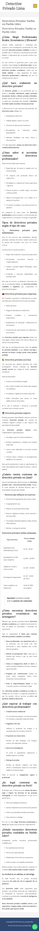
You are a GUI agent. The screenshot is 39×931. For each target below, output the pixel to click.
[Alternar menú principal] (35, 6)
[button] (35, 927)
